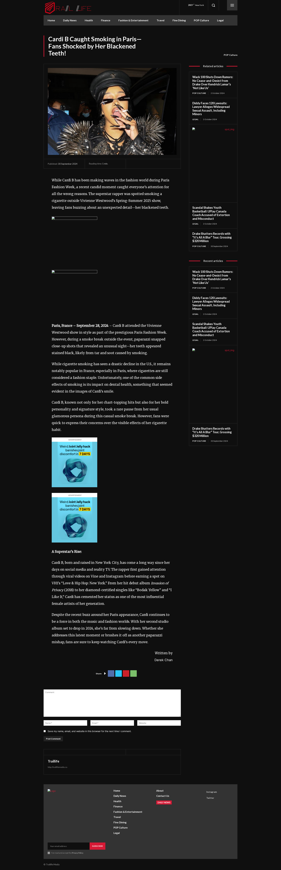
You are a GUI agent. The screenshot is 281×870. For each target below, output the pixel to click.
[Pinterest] (126, 673)
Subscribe (97, 846)
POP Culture (230, 55)
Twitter (210, 798)
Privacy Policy (77, 853)
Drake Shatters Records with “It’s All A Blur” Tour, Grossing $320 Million (212, 237)
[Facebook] (111, 673)
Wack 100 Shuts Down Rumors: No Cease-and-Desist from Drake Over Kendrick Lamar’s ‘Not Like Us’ (212, 82)
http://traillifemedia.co (57, 767)
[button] (213, 5)
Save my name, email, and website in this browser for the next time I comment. (89, 731)
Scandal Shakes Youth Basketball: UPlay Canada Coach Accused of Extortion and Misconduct (211, 213)
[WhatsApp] (133, 673)
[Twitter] (118, 673)
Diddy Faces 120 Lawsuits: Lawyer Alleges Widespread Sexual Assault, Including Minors (211, 108)
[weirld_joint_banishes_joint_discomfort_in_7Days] (74, 489)
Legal (195, 119)
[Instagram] (202, 792)
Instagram (211, 792)
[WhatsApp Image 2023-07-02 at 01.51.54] (74, 219)
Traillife (53, 761)
